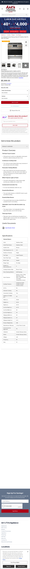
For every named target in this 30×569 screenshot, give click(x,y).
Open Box (3, 533)
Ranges (13, 34)
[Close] (27, 551)
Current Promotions (6, 531)
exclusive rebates (14, 31)
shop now (6, 31)
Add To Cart (15, 102)
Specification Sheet (10, 227)
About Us (3, 538)
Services (3, 536)
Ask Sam (15, 125)
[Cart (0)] (27, 9)
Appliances (3, 34)
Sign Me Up (15, 511)
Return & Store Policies (6, 541)
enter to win (23, 31)
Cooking (8, 34)
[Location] (20, 9)
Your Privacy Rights (15, 562)
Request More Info (16, 110)
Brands (3, 529)
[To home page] (10, 9)
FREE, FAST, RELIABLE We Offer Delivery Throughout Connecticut (16, 2)
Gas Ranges (18, 34)
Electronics (4, 527)
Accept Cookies (21, 566)
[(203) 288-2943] (24, 9)
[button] (2, 9)
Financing (3, 534)
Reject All (8, 566)
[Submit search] (26, 15)
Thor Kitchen (9, 83)
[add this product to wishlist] (26, 45)
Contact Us (4, 540)
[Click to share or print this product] (26, 42)
